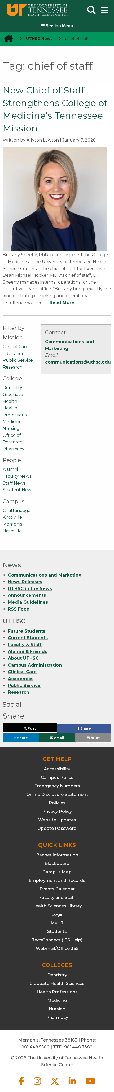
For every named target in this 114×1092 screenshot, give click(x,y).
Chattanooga (16, 510)
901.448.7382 (78, 1047)
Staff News (14, 483)
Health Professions (57, 992)
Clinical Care (15, 346)
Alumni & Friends (27, 651)
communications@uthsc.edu (78, 362)
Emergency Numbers (57, 785)
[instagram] (37, 1085)
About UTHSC (23, 658)
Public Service (18, 360)
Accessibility (57, 768)
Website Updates (57, 819)
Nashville (12, 531)
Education (14, 353)
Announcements (27, 595)
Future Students (26, 631)
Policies (57, 802)
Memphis (12, 524)
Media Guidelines (28, 602)
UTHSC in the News (30, 588)
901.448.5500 (35, 1047)
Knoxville (12, 517)
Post (38, 729)
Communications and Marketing (45, 575)
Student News (18, 489)
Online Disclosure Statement (57, 794)
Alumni (10, 469)
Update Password (57, 828)
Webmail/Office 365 (57, 948)
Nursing (11, 428)
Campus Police (57, 777)
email (58, 738)
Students (57, 931)
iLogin (57, 914)
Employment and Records (57, 880)
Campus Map (57, 872)
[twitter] (55, 1085)
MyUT (57, 922)
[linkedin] (72, 1085)
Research (13, 367)
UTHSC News (39, 38)
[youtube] (90, 1085)
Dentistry (12, 387)
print (95, 738)
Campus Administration (35, 665)
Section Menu (59, 26)
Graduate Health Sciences (57, 983)
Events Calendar (57, 888)
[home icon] (7, 39)
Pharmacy (13, 448)
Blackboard (57, 863)
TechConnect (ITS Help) (57, 939)
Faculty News (17, 476)
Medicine (12, 421)
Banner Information (57, 855)
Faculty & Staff (25, 644)
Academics (20, 678)
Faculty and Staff (57, 897)
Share (94, 729)
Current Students (28, 637)
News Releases (25, 581)
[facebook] (22, 1085)
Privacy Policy (57, 811)
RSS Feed (19, 609)
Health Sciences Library (57, 905)
